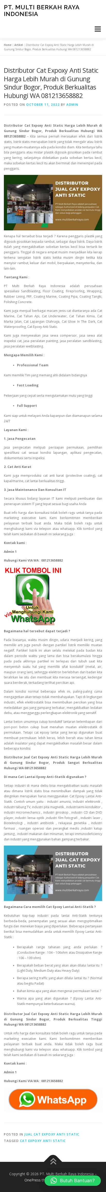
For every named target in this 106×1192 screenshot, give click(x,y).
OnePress (32, 1180)
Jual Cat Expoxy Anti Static (52, 1134)
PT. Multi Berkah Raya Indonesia (42, 10)
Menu (97, 29)
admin (72, 104)
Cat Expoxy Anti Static (43, 1141)
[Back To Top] (53, 1162)
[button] (73, 1180)
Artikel (18, 45)
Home (7, 45)
